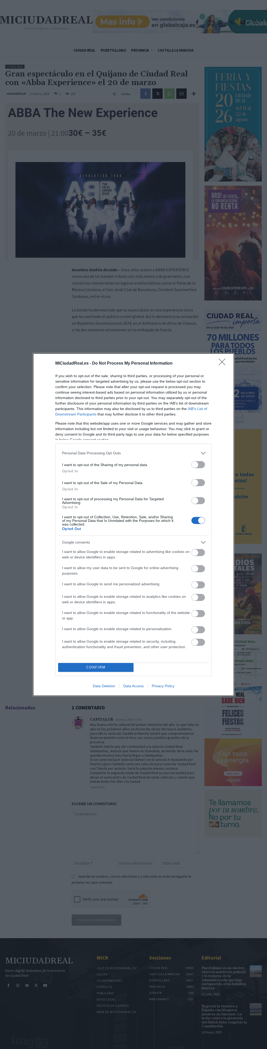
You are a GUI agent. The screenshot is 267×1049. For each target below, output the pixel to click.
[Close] (224, 364)
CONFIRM (96, 667)
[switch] (198, 464)
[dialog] (133, 524)
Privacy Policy (163, 686)
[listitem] (133, 453)
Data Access (133, 686)
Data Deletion (104, 686)
